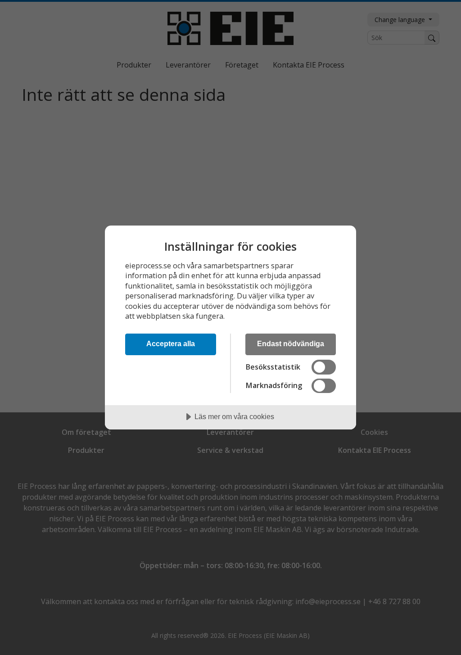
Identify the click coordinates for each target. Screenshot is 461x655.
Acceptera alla (170, 343)
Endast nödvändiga (290, 343)
